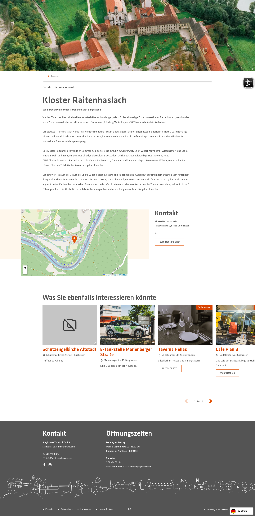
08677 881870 (52, 454)
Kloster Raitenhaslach (64, 87)
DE (129, 509)
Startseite (47, 87)
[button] (25, 267)
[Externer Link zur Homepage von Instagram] (50, 465)
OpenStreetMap (120, 274)
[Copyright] (253, 69)
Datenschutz (67, 509)
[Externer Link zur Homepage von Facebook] (44, 465)
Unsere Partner (106, 509)
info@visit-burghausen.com (59, 458)
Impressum (85, 509)
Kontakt (55, 76)
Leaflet (108, 274)
